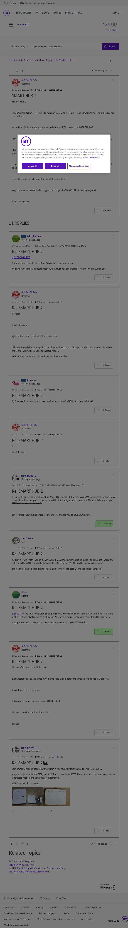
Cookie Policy (94, 157)
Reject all (55, 166)
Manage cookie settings (79, 166)
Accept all (32, 166)
